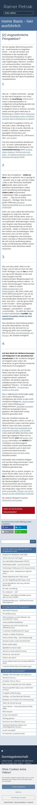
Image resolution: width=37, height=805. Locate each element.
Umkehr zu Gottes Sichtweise (13, 634)
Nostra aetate (28, 402)
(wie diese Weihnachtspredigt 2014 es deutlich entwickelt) (17, 204)
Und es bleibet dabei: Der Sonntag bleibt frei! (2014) (18, 662)
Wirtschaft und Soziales (12, 500)
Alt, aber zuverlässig (9, 589)
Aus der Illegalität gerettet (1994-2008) (16, 580)
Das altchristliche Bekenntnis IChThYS (15, 561)
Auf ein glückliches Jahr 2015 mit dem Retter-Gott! (16, 584)
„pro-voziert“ (11, 138)
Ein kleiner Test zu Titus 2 (11, 681)
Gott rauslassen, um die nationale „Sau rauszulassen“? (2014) (16, 618)
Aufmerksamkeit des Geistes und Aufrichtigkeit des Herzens (14, 726)
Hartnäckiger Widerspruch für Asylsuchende (18, 568)
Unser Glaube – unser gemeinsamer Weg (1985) (17, 707)
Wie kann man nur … (9, 678)
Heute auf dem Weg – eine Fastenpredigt (17, 638)
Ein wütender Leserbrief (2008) (13, 734)
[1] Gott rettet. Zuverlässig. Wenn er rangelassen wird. (17, 550)
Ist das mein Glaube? (10, 715)
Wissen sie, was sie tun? (11, 654)
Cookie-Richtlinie (8, 802)
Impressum (30, 802)
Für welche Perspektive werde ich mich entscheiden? (17, 316)
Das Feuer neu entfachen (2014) (13, 722)
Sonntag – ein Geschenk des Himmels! (16, 696)
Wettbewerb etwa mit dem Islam (16, 453)
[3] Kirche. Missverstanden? (13, 671)
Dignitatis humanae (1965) (11, 648)
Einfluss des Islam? (9, 658)
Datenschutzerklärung (20, 802)
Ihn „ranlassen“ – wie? (10, 592)
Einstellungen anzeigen (18, 797)
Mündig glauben (8, 718)
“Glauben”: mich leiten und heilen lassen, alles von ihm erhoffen (16, 596)
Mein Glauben (7, 712)
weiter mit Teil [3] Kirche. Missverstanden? (13, 510)
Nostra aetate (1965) (9, 644)
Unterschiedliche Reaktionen (12, 622)
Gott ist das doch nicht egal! (12, 558)
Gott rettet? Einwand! (10, 610)
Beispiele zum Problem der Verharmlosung (18, 700)
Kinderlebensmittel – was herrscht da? (16, 565)
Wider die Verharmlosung (11, 703)
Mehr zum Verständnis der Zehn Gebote (16, 684)
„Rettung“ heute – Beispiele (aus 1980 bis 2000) (17, 572)
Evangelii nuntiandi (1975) (11, 693)
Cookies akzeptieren (18, 787)
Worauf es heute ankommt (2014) (14, 651)
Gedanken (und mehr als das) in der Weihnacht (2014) (15, 626)
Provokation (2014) (9, 614)
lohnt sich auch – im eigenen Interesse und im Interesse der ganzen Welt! (17, 154)
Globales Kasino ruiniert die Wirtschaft (16, 641)
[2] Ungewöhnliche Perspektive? (16, 607)
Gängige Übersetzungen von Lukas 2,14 (16, 674)
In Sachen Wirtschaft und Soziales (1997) (17, 666)
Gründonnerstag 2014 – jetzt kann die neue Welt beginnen (17, 601)
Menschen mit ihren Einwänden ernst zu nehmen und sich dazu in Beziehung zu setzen (18, 116)
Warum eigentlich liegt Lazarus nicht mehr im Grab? (17, 689)
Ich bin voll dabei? (8, 730)
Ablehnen (18, 792)
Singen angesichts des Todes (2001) (15, 577)
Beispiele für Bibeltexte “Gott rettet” (15, 555)
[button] (7, 527)
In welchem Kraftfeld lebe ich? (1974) (15, 631)
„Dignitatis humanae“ (25, 406)
